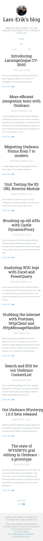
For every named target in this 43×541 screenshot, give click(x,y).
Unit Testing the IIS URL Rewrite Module (21, 186)
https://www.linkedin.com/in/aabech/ (21, 534)
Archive (21, 39)
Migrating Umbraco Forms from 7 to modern (21, 151)
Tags (21, 44)
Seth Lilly (27, 536)
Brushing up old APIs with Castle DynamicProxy (21, 225)
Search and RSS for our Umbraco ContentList (21, 370)
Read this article (7, 86)
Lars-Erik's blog (21, 19)
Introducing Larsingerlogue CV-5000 (21, 60)
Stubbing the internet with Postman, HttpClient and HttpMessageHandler (21, 321)
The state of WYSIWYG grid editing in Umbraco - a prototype (21, 452)
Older (20, 504)
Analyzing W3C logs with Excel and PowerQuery (21, 272)
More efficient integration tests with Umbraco (21, 101)
